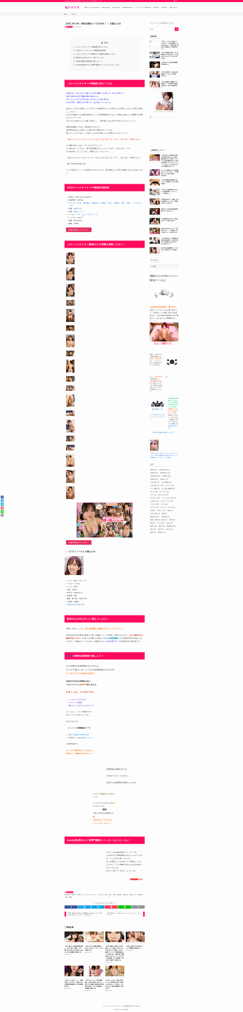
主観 (128, 203)
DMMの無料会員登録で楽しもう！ (89, 61)
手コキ (161, 523)
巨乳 (172, 520)
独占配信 (86, 203)
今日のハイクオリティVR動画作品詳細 (91, 50)
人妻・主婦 (155, 513)
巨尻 (152, 523)
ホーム (106, 1006)
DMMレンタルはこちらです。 (173, 426)
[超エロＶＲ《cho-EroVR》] (72, 7)
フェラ (164, 504)
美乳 (123, 203)
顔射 (153, 532)
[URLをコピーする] (138, 907)
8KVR (79, 203)
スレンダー (155, 498)
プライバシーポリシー (116, 1006)
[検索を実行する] (176, 29)
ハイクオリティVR (102, 894)
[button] (71, 907)
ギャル (153, 491)
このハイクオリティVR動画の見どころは (91, 47)
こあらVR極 (166, 482)
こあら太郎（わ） (156, 485)
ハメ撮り (154, 501)
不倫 (152, 510)
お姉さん (164, 479)
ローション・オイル (168, 507)
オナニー (170, 485)
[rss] (175, 1)
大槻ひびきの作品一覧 (75, 604)
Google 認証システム (84, 738)
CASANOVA (164, 470)
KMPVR (80, 217)
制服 (164, 513)
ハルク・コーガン (167, 501)
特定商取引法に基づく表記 (131, 1006)
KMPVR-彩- (165, 473)
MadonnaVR (155, 476)
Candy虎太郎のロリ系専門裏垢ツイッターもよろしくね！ (98, 65)
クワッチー (164, 491)
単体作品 (95, 203)
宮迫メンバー (78, 212)
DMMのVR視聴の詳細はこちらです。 (164, 432)
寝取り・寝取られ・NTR (158, 520)
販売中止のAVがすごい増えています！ (90, 58)
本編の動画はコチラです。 (79, 230)
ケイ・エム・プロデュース (87, 214)
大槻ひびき (69, 26)
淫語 (169, 523)
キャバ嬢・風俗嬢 (168, 488)
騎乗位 (117, 203)
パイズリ (154, 504)
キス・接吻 (155, 488)
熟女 (161, 526)
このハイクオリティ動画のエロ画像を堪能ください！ (96, 54)
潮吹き (153, 526)
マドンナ (154, 507)
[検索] (177, 1)
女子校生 (165, 516)
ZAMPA (154, 479)
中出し (110, 203)
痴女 (153, 529)
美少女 (169, 529)
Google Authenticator (81, 735)
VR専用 (103, 203)
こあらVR (154, 482)
